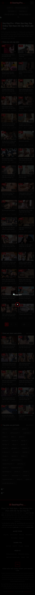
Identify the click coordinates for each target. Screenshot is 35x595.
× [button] (17, 304)
